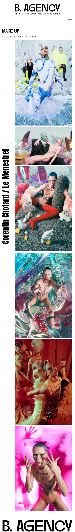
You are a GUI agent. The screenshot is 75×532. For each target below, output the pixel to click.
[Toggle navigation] (70, 19)
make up (10, 31)
